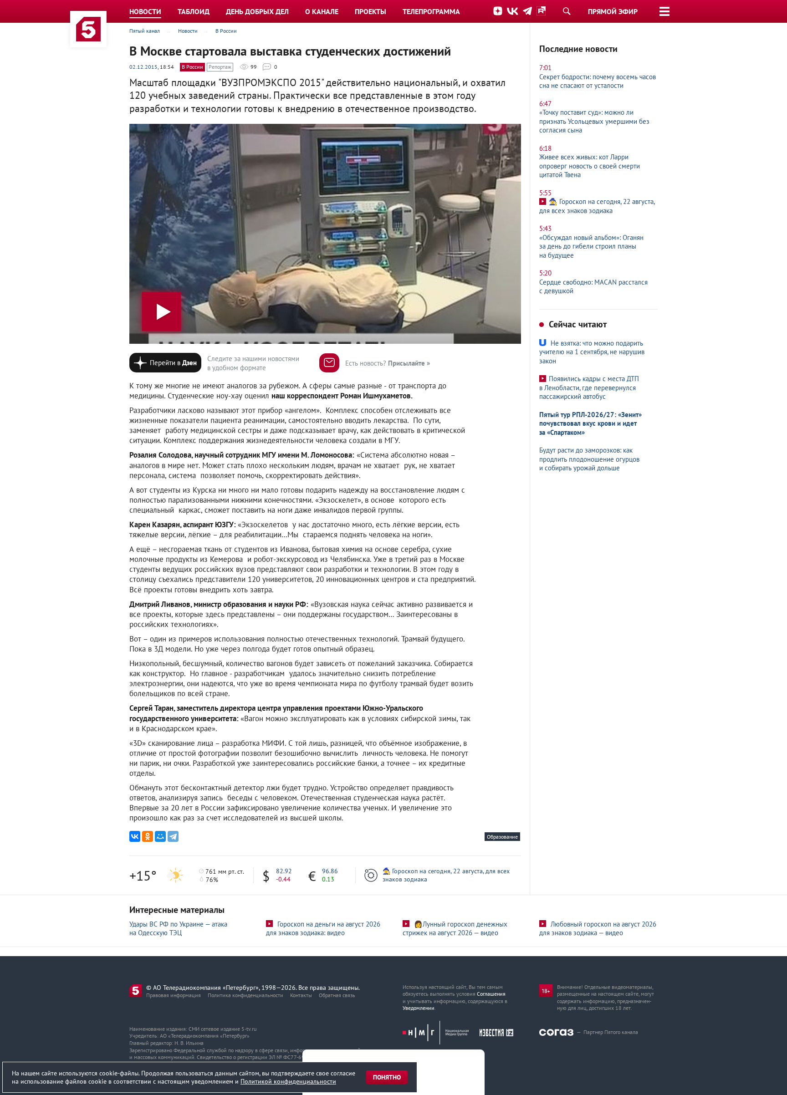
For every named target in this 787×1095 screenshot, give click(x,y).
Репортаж (220, 66)
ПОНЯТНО (387, 1077)
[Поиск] (566, 10)
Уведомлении (418, 1007)
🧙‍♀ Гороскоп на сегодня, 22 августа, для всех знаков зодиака (446, 875)
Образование (502, 836)
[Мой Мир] (160, 836)
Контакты (301, 995)
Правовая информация (173, 995)
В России (192, 66)
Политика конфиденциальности (245, 995)
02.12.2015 (143, 66)
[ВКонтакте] (134, 836)
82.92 (284, 871)
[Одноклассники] (147, 836)
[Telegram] (173, 836)
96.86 (330, 871)
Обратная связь (337, 995)
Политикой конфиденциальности (288, 1081)
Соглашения (491, 993)
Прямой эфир (613, 11)
